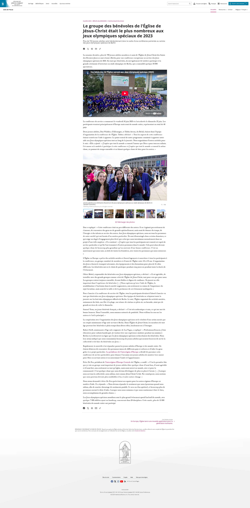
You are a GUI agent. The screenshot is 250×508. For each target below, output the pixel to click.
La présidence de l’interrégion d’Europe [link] (122, 352)
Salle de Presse (8, 9)
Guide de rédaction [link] (140, 431)
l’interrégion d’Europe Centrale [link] (118, 362)
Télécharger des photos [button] (126, 222)
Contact (230, 9)
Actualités (213, 9)
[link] (84, 408)
